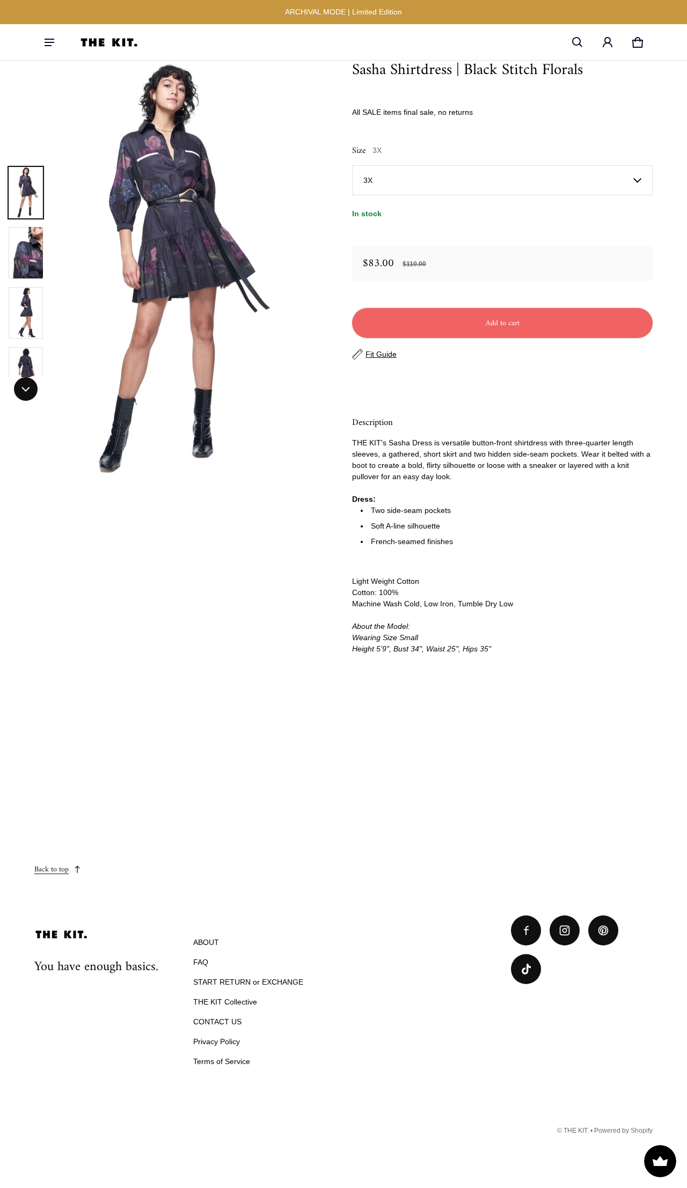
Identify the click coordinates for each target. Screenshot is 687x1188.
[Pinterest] (603, 930)
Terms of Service (221, 1061)
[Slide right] (26, 389)
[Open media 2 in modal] (167, 270)
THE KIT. (576, 1130)
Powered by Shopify (623, 1130)
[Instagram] (565, 930)
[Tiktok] (526, 969)
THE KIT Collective (225, 1002)
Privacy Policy (216, 1041)
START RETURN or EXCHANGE (248, 982)
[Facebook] (526, 930)
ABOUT (206, 942)
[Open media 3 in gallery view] (26, 313)
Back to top (51, 869)
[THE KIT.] (108, 42)
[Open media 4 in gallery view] (26, 373)
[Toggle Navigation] (49, 42)
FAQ (200, 962)
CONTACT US (217, 1021)
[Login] (608, 42)
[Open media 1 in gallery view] (26, 192)
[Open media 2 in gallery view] (26, 252)
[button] (577, 42)
